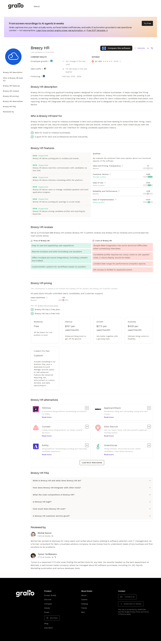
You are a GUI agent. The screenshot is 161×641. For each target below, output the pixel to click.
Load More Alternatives (92, 463)
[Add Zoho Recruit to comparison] (149, 426)
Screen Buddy (50, 595)
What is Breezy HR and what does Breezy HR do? (57, 480)
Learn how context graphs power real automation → (60, 31)
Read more (47, 417)
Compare (48, 604)
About (37, 6)
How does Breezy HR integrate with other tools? (57, 487)
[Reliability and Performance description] (119, 191)
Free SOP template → (97, 31)
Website (141, 48)
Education (48, 628)
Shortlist (53, 618)
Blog (46, 623)
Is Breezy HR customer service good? (51, 516)
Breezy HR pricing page (48, 306)
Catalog (84, 604)
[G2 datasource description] (120, 61)
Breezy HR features (11, 86)
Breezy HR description (12, 72)
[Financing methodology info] (41, 76)
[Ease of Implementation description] (116, 199)
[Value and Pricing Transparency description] (122, 165)
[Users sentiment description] (47, 297)
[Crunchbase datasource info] (44, 76)
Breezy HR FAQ (9, 106)
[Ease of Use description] (105, 182)
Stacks (47, 608)
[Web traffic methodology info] (43, 69)
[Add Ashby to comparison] (87, 445)
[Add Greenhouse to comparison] (149, 445)
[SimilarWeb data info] (45, 69)
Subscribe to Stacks (132, 604)
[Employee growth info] (49, 61)
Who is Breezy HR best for (13, 79)
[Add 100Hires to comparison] (87, 408)
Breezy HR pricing (11, 96)
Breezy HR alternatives (13, 101)
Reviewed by (8, 112)
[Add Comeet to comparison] (87, 426)
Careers (84, 599)
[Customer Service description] (110, 174)
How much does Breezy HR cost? (49, 509)
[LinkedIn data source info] (51, 61)
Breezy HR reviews (11, 91)
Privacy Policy (135, 612)
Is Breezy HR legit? (42, 502)
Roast (46, 612)
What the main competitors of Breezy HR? (53, 494)
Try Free (147, 23)
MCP (83, 612)
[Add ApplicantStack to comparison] (149, 408)
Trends (84, 608)
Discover (47, 599)
